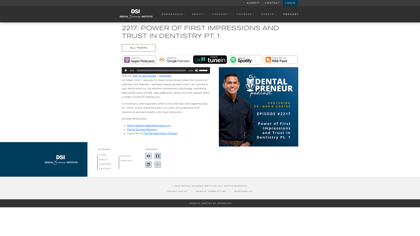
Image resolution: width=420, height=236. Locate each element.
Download (165, 75)
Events (267, 14)
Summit (253, 2)
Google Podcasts (174, 60)
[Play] (126, 70)
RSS (280, 60)
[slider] (203, 70)
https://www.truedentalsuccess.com (148, 125)
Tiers (103, 155)
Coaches (220, 14)
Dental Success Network (142, 129)
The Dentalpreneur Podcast (160, 133)
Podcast (291, 14)
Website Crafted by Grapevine (210, 203)
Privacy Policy (178, 191)
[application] (166, 70)
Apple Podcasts (139, 60)
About (197, 14)
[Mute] (196, 70)
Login (290, 2)
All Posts (138, 47)
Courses (244, 14)
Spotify (245, 60)
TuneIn (210, 60)
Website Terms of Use (211, 191)
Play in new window (145, 75)
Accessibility (243, 191)
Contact (272, 2)
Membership (172, 14)
